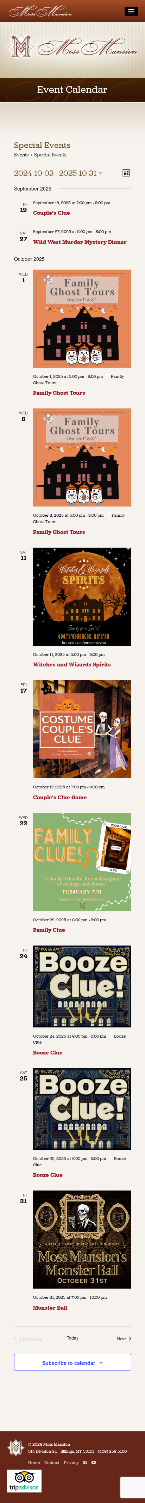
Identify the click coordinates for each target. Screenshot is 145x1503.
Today (72, 1338)
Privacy (71, 1462)
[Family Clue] (82, 862)
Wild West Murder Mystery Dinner (80, 242)
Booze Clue (48, 1052)
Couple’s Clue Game (60, 797)
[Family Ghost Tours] (82, 319)
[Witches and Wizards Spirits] (82, 597)
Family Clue (49, 930)
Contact (51, 1462)
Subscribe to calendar (68, 1362)
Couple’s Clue (51, 213)
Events (21, 154)
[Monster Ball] (82, 1240)
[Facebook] (85, 1462)
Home (34, 1462)
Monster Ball (50, 1307)
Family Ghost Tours (59, 392)
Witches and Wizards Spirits (72, 664)
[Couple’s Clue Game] (82, 729)
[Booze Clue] (82, 986)
